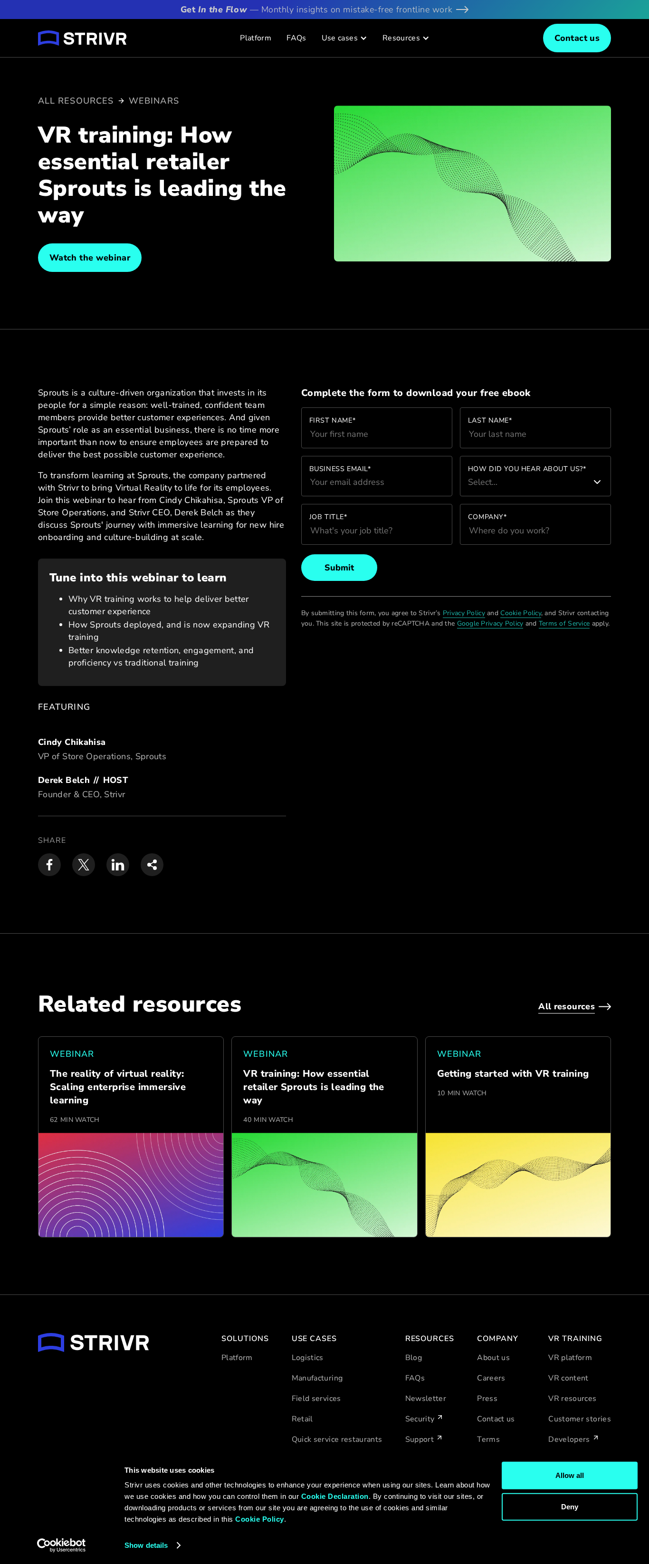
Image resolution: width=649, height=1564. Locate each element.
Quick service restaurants (337, 1439)
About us (493, 1357)
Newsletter (426, 1398)
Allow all (569, 1475)
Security (420, 1419)
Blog (413, 1357)
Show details (146, 1545)
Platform (255, 38)
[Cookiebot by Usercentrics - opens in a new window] (61, 1545)
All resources (76, 100)
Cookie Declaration (335, 1496)
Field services (316, 1398)
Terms (488, 1439)
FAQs (296, 38)
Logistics (308, 1357)
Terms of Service (564, 623)
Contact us (496, 1419)
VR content (568, 1378)
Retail (302, 1419)
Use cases (340, 38)
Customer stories (579, 1419)
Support (419, 1439)
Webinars (154, 100)
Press (487, 1398)
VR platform (570, 1357)
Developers (569, 1439)
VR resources (572, 1398)
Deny (569, 1506)
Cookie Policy (259, 1519)
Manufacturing (317, 1378)
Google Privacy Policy (490, 623)
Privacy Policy (464, 613)
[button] (344, 38)
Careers (491, 1378)
